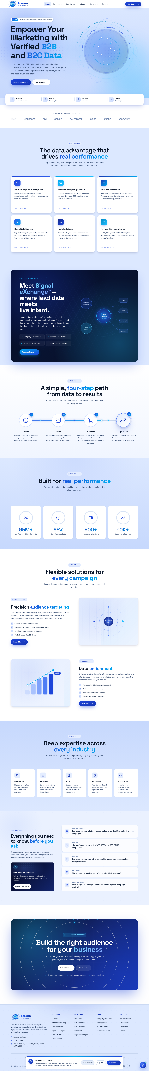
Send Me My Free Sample (95, 552)
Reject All (100, 1063)
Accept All (114, 1063)
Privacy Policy (95, 559)
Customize (89, 1063)
